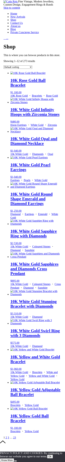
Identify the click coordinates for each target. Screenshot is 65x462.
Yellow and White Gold (42, 375)
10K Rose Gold (19, 95)
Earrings (15, 180)
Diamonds (38, 154)
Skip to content (11, 7)
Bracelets (37, 95)
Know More (7, 460)
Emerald (42, 214)
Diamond (15, 214)
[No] (15, 460)
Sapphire (29, 250)
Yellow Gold (17, 379)
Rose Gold (52, 95)
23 (14, 437)
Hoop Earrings (18, 124)
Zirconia (52, 124)
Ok (50, 456)
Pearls (27, 180)
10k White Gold (19, 154)
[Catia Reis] (10, 1)
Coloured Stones (41, 246)
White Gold (37, 124)
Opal (50, 154)
